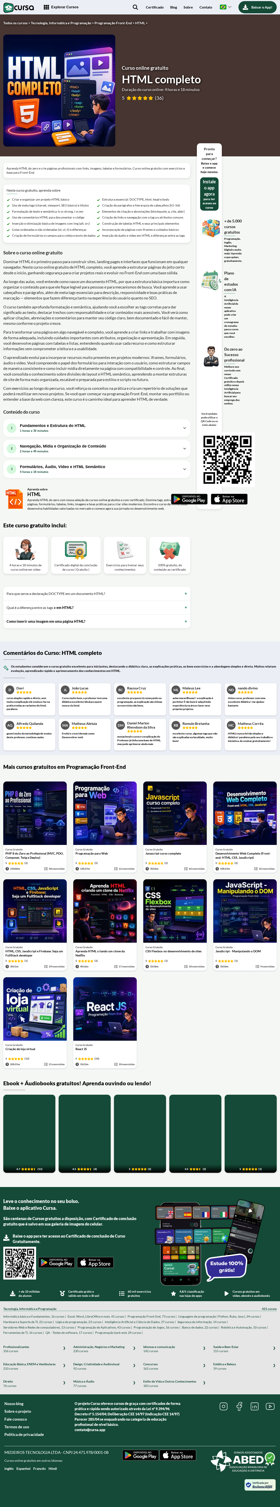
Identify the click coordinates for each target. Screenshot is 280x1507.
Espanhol (23, 1468)
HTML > (141, 23)
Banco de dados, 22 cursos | (200, 1327)
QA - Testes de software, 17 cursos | (69, 1332)
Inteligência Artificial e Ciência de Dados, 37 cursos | (140, 1322)
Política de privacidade (24, 1434)
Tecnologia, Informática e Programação (140, 1309)
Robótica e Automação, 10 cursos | (244, 1327)
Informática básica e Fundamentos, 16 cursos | (34, 1316)
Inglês (9, 1468)
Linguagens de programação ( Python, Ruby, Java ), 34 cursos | (219, 1316)
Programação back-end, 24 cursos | (119, 1332)
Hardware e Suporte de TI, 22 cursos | (28, 1322)
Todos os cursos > (16, 23)
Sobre (188, 7)
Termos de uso (16, 1426)
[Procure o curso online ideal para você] (135, 7)
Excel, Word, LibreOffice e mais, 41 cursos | (97, 1316)
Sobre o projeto (17, 1411)
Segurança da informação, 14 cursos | (202, 1322)
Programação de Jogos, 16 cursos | (157, 1327)
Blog (173, 7)
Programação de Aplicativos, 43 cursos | (105, 1327)
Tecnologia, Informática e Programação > (62, 23)
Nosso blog (13, 1403)
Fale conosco (15, 1419)
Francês (39, 1468)
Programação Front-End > (114, 23)
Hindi (53, 1468)
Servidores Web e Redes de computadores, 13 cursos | (39, 1327)
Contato (206, 7)
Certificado (155, 7)
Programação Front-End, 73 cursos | (152, 1316)
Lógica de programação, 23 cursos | (79, 1322)
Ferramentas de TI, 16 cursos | (23, 1332)
